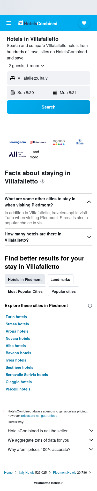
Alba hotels (16, 345)
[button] (8, 23)
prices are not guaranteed (39, 415)
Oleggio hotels (19, 381)
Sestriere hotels (19, 367)
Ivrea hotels (16, 360)
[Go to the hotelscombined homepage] (38, 22)
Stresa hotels (17, 323)
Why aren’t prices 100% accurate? (39, 449)
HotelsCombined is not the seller (38, 431)
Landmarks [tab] (60, 279)
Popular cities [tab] (63, 291)
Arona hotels (17, 331)
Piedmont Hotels (64, 472)
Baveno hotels (18, 352)
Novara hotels (18, 338)
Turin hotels (16, 316)
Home (8, 472)
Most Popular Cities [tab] (25, 291)
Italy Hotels (26, 472)
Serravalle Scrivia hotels (27, 374)
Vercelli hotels (18, 389)
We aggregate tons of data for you (38, 440)
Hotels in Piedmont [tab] (25, 279)
